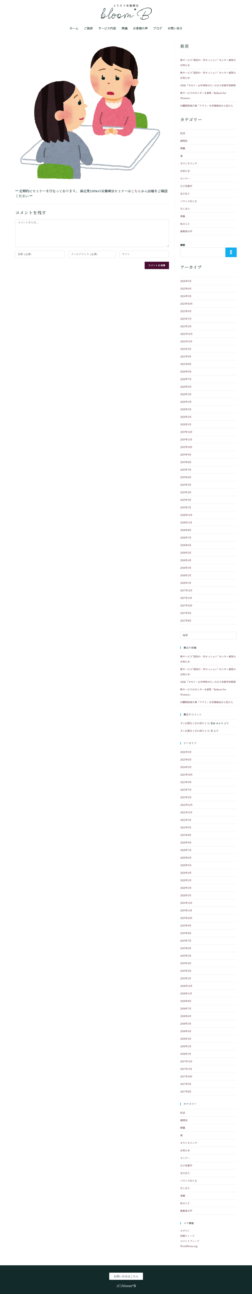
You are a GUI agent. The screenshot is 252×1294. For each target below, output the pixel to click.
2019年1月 (185, 507)
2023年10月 (186, 303)
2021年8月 (185, 364)
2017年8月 (185, 620)
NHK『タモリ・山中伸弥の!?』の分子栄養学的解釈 (208, 85)
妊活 (182, 133)
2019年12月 (186, 432)
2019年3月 (185, 500)
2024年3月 (185, 296)
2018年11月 (186, 522)
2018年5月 (185, 552)
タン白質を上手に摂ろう (193, 723)
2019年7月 (185, 469)
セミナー (185, 178)
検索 (182, 245)
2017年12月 (186, 590)
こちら (136, 190)
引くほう (185, 208)
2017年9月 (185, 613)
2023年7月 (185, 318)
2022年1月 (185, 349)
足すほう (185, 193)
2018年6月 (185, 545)
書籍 (182, 216)
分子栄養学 (186, 186)
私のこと (185, 223)
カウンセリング (188, 163)
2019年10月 (186, 447)
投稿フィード (187, 1235)
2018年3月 (185, 567)
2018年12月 (186, 515)
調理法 (183, 140)
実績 (124, 28)
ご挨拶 (88, 28)
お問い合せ (175, 28)
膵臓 (182, 148)
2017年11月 (186, 598)
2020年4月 (185, 401)
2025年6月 (185, 288)
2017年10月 (186, 605)
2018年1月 (185, 583)
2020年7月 (185, 379)
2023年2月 (185, 326)
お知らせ (185, 171)
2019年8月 (185, 462)
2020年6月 (185, 386)
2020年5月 (185, 394)
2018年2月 (185, 575)
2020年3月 (185, 409)
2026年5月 (185, 281)
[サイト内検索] (208, 635)
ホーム (74, 28)
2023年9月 (185, 311)
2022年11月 (186, 341)
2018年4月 (185, 560)
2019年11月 (186, 439)
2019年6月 (185, 477)
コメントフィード (189, 1241)
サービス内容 (107, 28)
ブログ (157, 28)
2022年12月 (186, 334)
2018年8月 (185, 530)
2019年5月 (185, 484)
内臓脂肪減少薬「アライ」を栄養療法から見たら (206, 105)
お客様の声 (140, 28)
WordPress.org (188, 1246)
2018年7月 (185, 537)
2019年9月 (185, 454)
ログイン (185, 1230)
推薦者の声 (186, 231)
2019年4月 (185, 492)
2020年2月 (185, 417)
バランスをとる (188, 201)
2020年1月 (185, 424)
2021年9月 (185, 356)
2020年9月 (185, 371)
